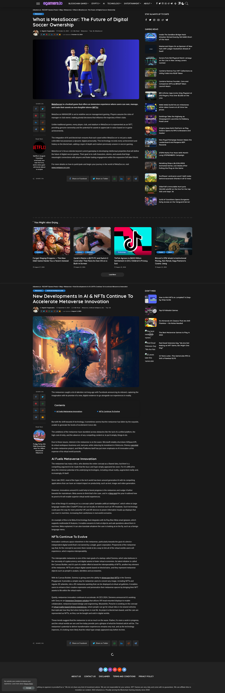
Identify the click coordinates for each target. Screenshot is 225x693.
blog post (113, 493)
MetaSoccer (98, 31)
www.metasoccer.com (61, 168)
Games (39, 252)
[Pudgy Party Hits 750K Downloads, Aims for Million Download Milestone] (39, 435)
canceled (134, 445)
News (170, 252)
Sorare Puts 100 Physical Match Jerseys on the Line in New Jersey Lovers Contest (175, 60)
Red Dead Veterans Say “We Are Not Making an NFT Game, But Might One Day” (174, 345)
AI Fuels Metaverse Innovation (69, 411)
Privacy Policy (28, 684)
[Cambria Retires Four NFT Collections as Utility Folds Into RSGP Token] (151, 72)
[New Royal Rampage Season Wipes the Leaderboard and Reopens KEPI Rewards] (151, 142)
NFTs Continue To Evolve (109, 411)
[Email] (42, 129)
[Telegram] (36, 129)
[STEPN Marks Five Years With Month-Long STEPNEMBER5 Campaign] (151, 154)
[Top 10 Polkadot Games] (151, 310)
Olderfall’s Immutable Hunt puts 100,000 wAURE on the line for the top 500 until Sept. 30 (174, 189)
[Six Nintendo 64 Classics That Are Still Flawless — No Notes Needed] (151, 322)
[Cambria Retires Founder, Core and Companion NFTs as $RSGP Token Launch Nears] (151, 84)
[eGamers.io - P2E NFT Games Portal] (52, 3)
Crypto (161, 252)
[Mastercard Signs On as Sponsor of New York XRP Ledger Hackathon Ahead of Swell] (151, 49)
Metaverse (38, 14)
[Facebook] (36, 109)
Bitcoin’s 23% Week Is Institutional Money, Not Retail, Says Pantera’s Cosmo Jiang (170, 261)
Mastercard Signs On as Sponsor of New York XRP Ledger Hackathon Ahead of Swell (175, 48)
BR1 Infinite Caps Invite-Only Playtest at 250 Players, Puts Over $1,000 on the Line (175, 95)
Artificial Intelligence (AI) (55, 290)
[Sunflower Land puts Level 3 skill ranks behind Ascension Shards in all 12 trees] (151, 177)
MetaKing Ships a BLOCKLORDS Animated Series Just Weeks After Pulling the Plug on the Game (173, 165)
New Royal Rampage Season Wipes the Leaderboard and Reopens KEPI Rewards (175, 142)
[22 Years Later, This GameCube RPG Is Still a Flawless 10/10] (151, 357)
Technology (122, 252)
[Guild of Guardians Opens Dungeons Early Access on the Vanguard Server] (151, 201)
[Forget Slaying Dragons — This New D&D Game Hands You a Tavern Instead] (51, 241)
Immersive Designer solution (77, 601)
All (93, 31)
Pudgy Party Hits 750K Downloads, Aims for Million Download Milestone (39, 448)
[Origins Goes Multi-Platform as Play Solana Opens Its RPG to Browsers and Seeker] (151, 131)
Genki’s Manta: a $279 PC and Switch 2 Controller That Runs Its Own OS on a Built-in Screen (91, 261)
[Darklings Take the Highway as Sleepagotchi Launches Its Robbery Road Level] (151, 119)
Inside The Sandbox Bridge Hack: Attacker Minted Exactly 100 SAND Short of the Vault (175, 37)
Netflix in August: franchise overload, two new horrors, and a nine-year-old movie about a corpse (39, 162)
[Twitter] (42, 109)
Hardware (90, 252)
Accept (28, 688)
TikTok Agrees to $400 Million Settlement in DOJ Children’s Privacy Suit (131, 261)
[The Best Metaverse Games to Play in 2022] (151, 334)
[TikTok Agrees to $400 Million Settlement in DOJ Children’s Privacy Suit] (133, 241)
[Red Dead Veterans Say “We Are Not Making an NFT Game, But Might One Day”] (151, 345)
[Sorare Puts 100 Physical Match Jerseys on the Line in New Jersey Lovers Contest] (151, 60)
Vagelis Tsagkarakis (48, 31)
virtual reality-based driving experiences (70, 607)
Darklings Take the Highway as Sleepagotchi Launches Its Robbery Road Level (174, 118)
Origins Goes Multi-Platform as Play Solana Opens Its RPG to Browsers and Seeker (175, 130)
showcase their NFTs (110, 578)
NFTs (95, 107)
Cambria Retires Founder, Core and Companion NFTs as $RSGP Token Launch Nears (173, 83)
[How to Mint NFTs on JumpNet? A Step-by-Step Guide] (151, 299)
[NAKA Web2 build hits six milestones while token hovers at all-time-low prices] (151, 107)
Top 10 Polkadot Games (168, 310)
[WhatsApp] (42, 115)
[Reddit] (42, 122)
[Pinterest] (36, 115)
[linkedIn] (36, 122)
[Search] (187, 3)
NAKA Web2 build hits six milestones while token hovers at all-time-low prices (174, 107)
